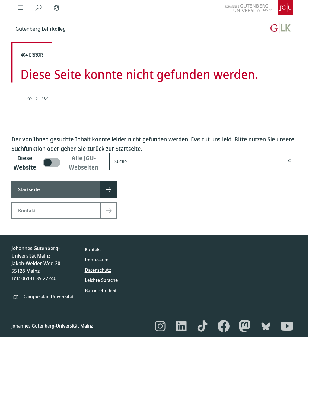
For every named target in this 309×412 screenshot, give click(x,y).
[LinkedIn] (181, 326)
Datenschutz (98, 270)
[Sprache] (57, 7)
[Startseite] (29, 98)
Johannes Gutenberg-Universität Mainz (52, 325)
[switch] (56, 162)
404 (45, 98)
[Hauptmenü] (20, 7)
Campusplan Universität (49, 296)
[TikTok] (202, 326)
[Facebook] (224, 326)
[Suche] (39, 7)
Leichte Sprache (101, 280)
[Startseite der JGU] (259, 7)
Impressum (97, 259)
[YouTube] (287, 326)
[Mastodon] (245, 326)
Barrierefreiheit (101, 290)
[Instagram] (160, 326)
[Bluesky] (266, 326)
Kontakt (93, 249)
